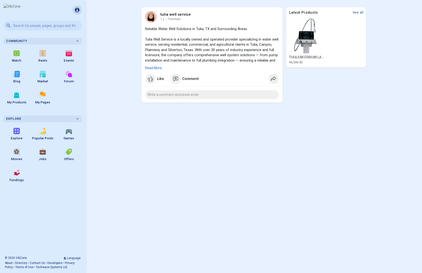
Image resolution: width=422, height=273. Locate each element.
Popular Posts (42, 138)
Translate (174, 19)
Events (69, 60)
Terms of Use (24, 267)
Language (73, 258)
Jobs (42, 159)
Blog (16, 81)
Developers (55, 263)
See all (358, 12)
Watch (16, 60)
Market (42, 81)
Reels (42, 60)
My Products (16, 102)
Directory (21, 263)
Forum (69, 81)
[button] (43, 26)
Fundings (17, 180)
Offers (69, 159)
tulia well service (175, 14)
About (9, 263)
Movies (16, 159)
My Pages (42, 102)
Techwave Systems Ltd (51, 267)
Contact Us (37, 263)
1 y (162, 19)
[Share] (273, 79)
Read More (153, 68)
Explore (16, 138)
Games (68, 138)
